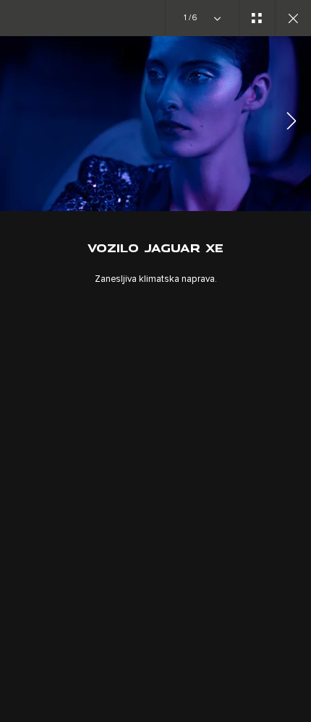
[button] (291, 123)
